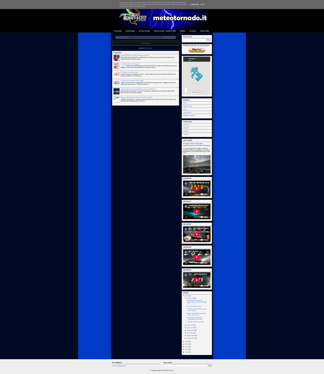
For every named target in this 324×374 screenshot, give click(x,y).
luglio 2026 (190, 325)
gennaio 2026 (191, 338)
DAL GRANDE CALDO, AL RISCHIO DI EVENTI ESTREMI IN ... (196, 302)
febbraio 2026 (191, 335)
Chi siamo (193, 31)
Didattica (182, 31)
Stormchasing (130, 31)
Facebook (186, 124)
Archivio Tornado (144, 31)
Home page (118, 31)
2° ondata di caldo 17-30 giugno (130, 64)
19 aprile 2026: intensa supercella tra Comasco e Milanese (138, 89)
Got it (203, 4)
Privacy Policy (204, 31)
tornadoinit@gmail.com (119, 366)
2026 (186, 296)
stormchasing (187, 112)
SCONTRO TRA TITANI (193, 306)
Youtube (185, 131)
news (184, 109)
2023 (186, 347)
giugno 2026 (191, 327)
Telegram (186, 134)
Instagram (186, 128)
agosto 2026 (190, 298)
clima (184, 103)
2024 (186, 344)
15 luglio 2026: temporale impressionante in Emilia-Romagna (196, 144)
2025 (186, 341)
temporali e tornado (189, 115)
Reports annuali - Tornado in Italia (165, 31)
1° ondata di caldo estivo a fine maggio (132, 80)
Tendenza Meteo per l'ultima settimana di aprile (134, 55)
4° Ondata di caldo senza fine (129, 72)
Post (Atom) (148, 48)
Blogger (171, 370)
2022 (186, 349)
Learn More (195, 4)
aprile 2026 (190, 333)
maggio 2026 (191, 330)
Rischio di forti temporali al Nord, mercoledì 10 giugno (136, 97)
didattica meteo (187, 106)
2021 (186, 352)
